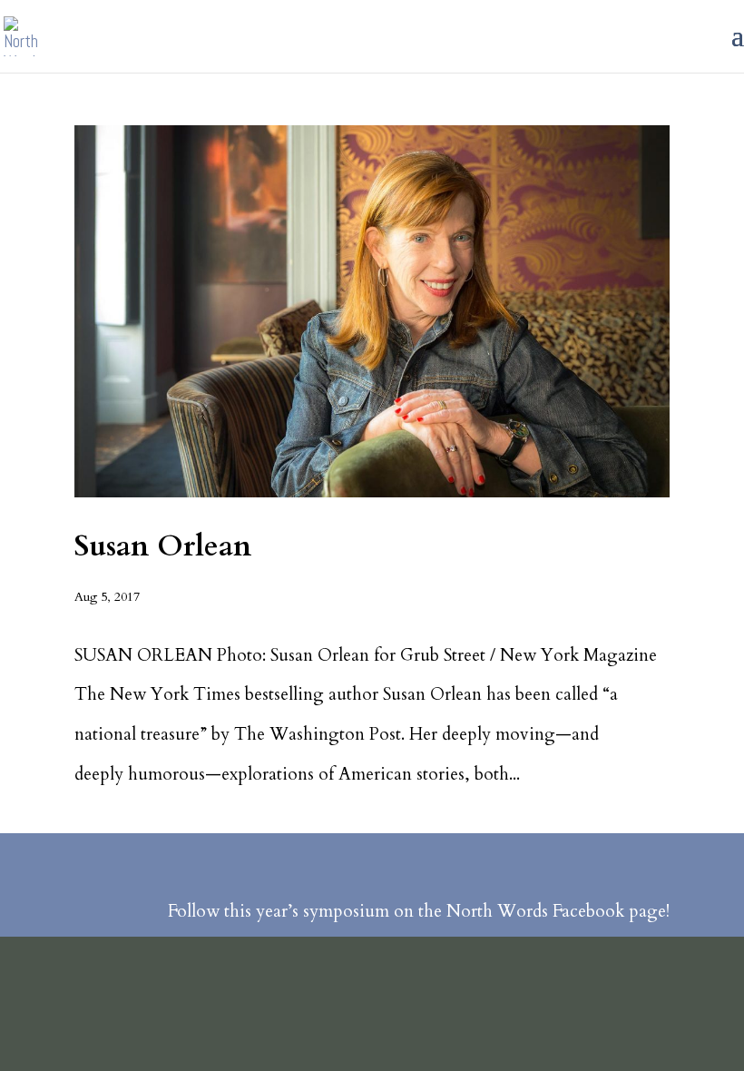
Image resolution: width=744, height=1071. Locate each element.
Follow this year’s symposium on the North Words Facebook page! (419, 911)
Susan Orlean (162, 546)
